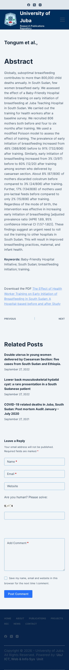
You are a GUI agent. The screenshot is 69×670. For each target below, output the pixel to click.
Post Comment (18, 594)
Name (12, 461)
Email (11, 474)
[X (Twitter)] (34, 4)
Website (12, 486)
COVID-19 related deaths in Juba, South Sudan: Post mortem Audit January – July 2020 (34, 409)
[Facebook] (28, 4)
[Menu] (62, 19)
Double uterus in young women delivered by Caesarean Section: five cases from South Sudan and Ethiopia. (32, 359)
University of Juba (49, 651)
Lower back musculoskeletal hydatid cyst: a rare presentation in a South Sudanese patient (31, 384)
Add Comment (18, 543)
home (7, 618)
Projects (57, 618)
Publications (37, 618)
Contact (31, 623)
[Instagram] (40, 4)
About (20, 618)
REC (6, 623)
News (17, 623)
